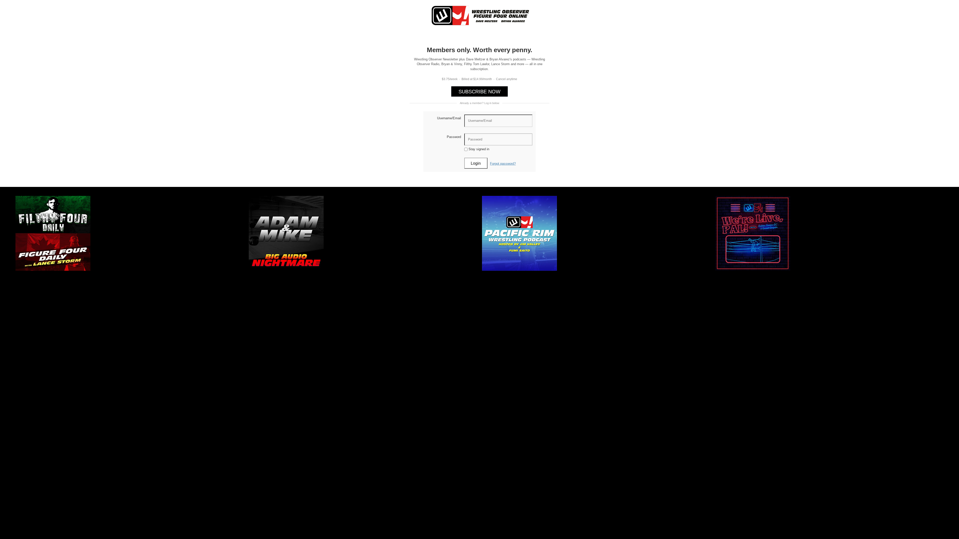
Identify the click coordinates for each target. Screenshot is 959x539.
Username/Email (449, 118)
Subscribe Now (479, 91)
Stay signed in (478, 149)
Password (454, 137)
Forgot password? (503, 163)
